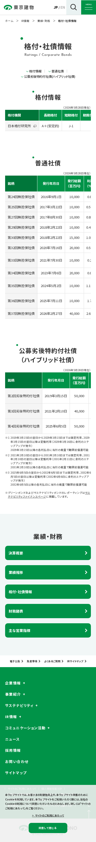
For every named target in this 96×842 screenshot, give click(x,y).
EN (62, 7)
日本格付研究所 (19, 125)
